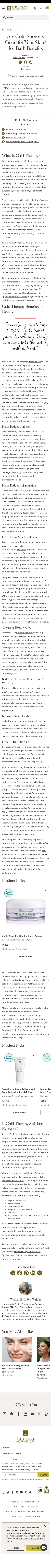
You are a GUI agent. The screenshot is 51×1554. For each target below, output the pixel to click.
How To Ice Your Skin (15, 137)
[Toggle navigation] (3, 8)
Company (7, 1447)
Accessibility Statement (35, 1511)
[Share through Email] (39, 1273)
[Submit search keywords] (4, 17)
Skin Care (10, 30)
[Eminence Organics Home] (17, 8)
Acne (4, 542)
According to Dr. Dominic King (16, 242)
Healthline (21, 549)
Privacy (16, 1506)
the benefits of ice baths (16, 296)
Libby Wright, (19, 57)
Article (17, 30)
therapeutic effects (15, 376)
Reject (16, 1547)
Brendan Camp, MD (33, 472)
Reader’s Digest (40, 603)
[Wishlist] (22, 890)
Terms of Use (33, 1506)
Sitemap (23, 1506)
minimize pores (32, 557)
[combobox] (25, 17)
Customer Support (12, 1453)
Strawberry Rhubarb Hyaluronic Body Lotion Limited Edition (19, 1091)
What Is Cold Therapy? (16, 129)
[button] (40, 8)
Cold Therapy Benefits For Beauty (21, 133)
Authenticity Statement (15, 1511)
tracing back (35, 361)
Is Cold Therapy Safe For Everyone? (22, 141)
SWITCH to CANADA (33, 1516)
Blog (3, 30)
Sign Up (43, 1474)
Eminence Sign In (17, 1516)
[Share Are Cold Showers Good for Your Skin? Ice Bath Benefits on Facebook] (25, 62)
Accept (35, 1547)
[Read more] (17, 1349)
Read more (41, 1319)
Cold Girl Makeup (24, 632)
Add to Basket (19, 1112)
